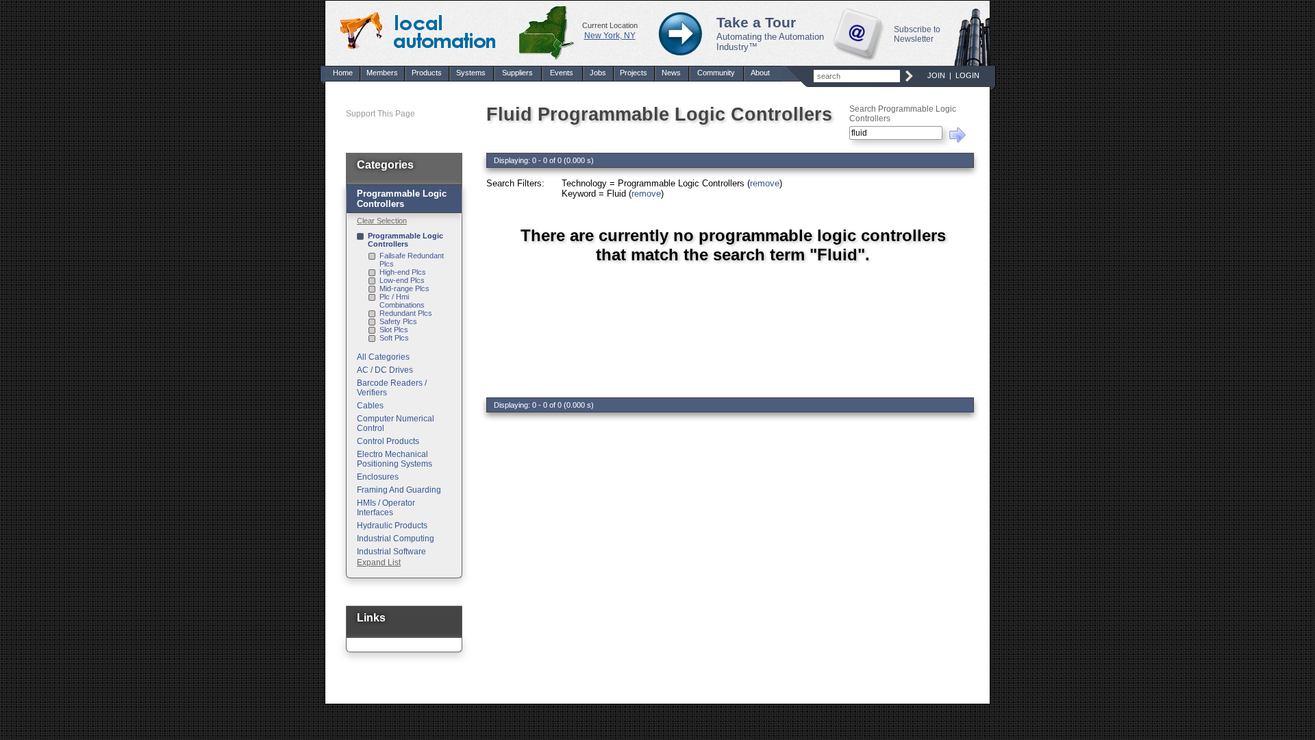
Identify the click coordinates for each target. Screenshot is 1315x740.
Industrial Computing (395, 538)
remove (764, 183)
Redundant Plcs (405, 313)
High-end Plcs (402, 272)
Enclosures (378, 477)
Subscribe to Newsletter (917, 34)
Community (716, 73)
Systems (471, 73)
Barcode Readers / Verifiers (392, 387)
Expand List (379, 562)
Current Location (610, 25)
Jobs (598, 73)
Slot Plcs (393, 329)
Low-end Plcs (402, 280)
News (671, 73)
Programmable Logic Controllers (405, 240)
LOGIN (967, 75)
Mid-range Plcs (404, 288)
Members (382, 73)
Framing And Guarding (399, 490)
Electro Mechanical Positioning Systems (394, 459)
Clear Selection (382, 221)
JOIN (936, 75)
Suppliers (517, 73)
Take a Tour (756, 22)
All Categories (383, 357)
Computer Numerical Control (395, 423)
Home (343, 73)
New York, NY (610, 35)
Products (427, 73)
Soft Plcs (394, 338)
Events (561, 73)
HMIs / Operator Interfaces (386, 507)
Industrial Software (391, 551)
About (760, 73)
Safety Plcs (398, 321)
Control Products (388, 441)
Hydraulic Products (392, 525)
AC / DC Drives (385, 370)
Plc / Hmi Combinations (402, 301)
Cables (370, 405)
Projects (633, 73)
